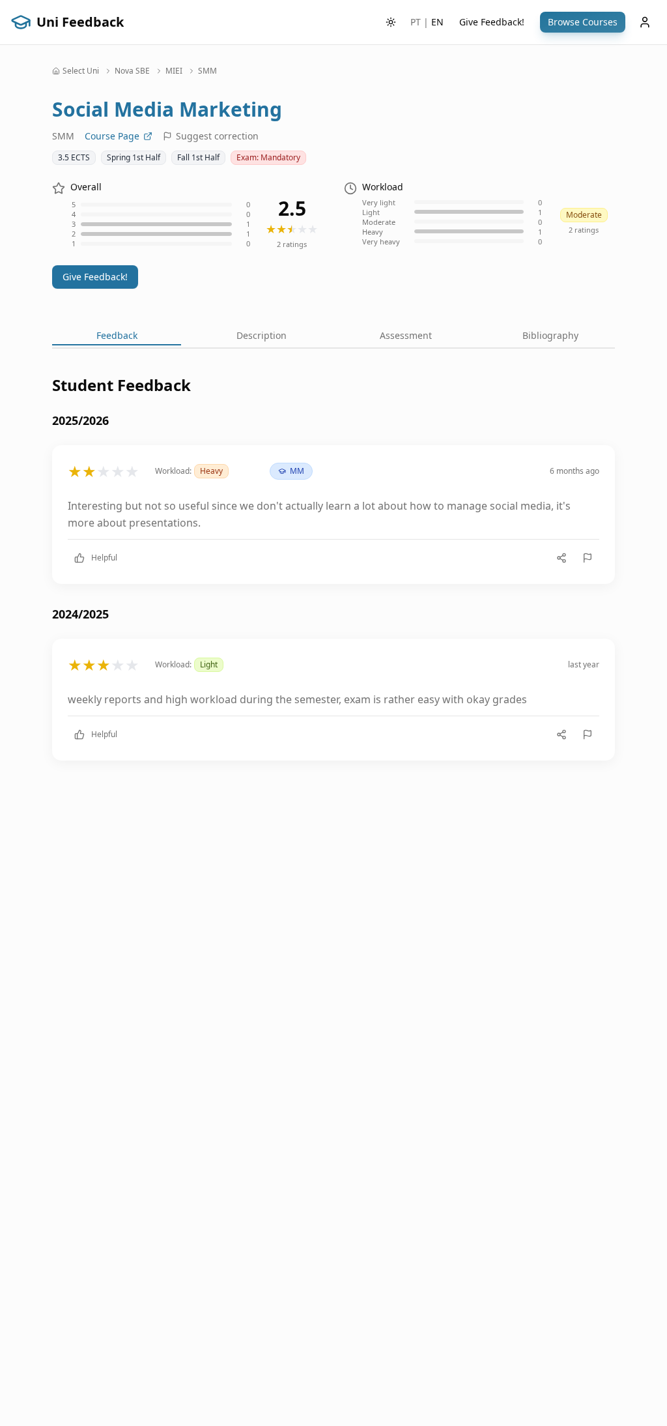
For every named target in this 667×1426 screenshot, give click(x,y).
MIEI (173, 71)
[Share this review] (561, 557)
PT (415, 22)
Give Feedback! (491, 22)
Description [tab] (261, 335)
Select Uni (81, 71)
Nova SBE (132, 71)
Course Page (112, 136)
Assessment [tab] (406, 335)
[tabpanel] (333, 578)
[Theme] (391, 22)
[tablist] (333, 337)
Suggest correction (217, 136)
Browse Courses (582, 22)
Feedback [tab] (116, 335)
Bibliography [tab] (550, 335)
